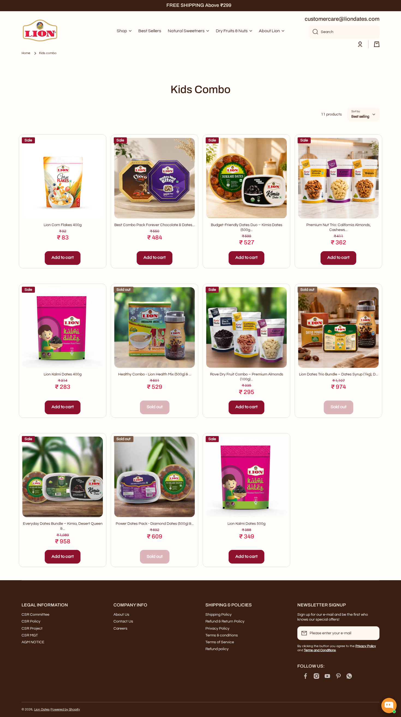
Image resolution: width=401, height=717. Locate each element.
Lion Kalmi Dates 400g (63, 374)
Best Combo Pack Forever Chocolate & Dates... (154, 225)
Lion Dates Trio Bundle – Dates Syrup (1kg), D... (338, 374)
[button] (376, 44)
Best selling (360, 116)
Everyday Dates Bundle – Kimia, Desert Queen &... (63, 526)
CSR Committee (35, 615)
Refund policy (217, 649)
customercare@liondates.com (342, 19)
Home (26, 53)
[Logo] (41, 31)
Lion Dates (42, 709)
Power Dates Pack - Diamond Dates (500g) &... (155, 524)
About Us (121, 615)
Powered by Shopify (65, 709)
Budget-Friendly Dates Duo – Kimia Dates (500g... (246, 227)
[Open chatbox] (389, 705)
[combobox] (344, 32)
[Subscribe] (372, 633)
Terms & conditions (221, 635)
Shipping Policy (218, 615)
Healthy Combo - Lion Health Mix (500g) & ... (154, 374)
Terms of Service (219, 642)
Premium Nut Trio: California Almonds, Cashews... (338, 227)
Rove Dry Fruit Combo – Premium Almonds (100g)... (246, 376)
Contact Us (123, 621)
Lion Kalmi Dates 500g (246, 524)
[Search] (313, 32)
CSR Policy (31, 621)
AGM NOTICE (33, 642)
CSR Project (32, 628)
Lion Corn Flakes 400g (63, 225)
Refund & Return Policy (224, 621)
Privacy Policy (217, 628)
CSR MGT (30, 635)
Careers (120, 628)
